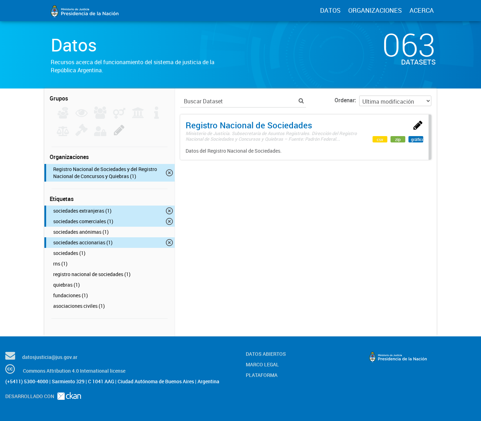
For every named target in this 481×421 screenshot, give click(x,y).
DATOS (330, 10)
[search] (301, 101)
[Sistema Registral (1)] (119, 134)
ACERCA (422, 10)
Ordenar (345, 100)
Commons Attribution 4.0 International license (74, 370)
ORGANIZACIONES (375, 10)
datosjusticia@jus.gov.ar (49, 357)
